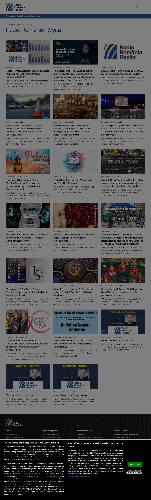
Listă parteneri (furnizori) (78, 477)
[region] (75, 469)
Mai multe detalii (32, 459)
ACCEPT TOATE (135, 465)
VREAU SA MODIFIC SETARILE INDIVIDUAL (134, 472)
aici (22, 481)
